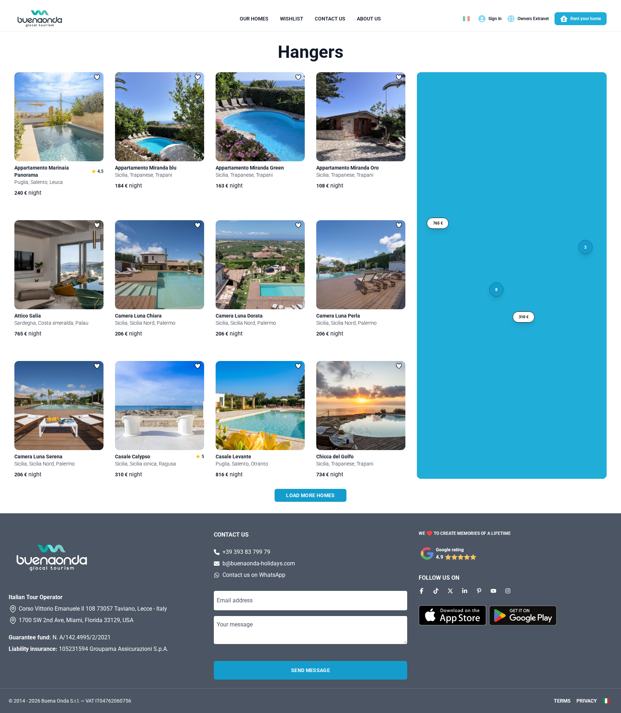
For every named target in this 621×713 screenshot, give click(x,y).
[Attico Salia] (59, 264)
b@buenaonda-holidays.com (258, 563)
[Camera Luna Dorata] (260, 264)
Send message (310, 670)
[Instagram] (508, 591)
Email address (235, 600)
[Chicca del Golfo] (360, 405)
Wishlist (291, 19)
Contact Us (330, 19)
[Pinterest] (479, 591)
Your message (235, 624)
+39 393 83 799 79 (246, 551)
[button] (438, 223)
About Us (369, 19)
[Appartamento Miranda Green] (260, 116)
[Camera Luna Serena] (59, 405)
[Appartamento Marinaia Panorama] (59, 116)
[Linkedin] (465, 591)
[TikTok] (436, 591)
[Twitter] (450, 591)
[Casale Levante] (260, 405)
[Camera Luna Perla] (360, 264)
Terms (562, 701)
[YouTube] (493, 591)
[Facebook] (421, 591)
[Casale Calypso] (159, 405)
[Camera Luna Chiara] (159, 264)
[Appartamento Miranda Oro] (360, 116)
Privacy (586, 701)
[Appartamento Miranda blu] (159, 116)
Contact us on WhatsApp (253, 574)
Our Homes (254, 19)
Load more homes (310, 495)
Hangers (311, 52)
